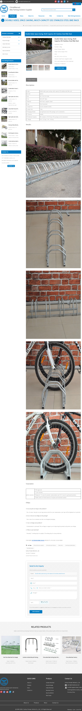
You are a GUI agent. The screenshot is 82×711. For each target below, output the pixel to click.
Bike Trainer (5, 54)
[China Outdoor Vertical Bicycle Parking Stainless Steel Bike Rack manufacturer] (10, 645)
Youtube (61, 1)
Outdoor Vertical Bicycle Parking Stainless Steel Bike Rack (10, 657)
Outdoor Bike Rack (37, 25)
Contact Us (60, 16)
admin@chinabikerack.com (24, 1)
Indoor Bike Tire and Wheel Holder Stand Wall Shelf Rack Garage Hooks (13, 108)
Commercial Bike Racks (70, 545)
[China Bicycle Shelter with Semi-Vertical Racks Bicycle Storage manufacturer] (4, 82)
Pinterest (55, 1)
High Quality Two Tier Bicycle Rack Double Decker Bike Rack (13, 96)
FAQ (50, 16)
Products (12, 16)
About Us (30, 16)
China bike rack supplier (39, 545)
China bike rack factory (51, 545)
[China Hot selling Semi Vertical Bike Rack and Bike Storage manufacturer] (4, 74)
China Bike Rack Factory (51, 657)
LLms (74, 709)
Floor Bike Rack (45, 25)
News (21, 16)
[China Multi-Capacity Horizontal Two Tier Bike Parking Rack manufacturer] (4, 135)
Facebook (58, 1)
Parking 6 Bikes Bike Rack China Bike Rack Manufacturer (13, 125)
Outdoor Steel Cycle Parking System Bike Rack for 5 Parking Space (71, 657)
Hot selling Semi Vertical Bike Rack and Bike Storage (13, 72)
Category (30, 25)
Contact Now (60, 68)
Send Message (35, 611)
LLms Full (78, 709)
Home (3, 16)
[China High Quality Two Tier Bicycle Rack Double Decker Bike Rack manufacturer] (4, 98)
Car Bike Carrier (30, 548)
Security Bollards (6, 50)
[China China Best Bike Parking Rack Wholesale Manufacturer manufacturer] (31, 645)
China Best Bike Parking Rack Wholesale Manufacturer (31, 657)
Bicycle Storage (6, 40)
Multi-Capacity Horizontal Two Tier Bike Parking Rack (13, 133)
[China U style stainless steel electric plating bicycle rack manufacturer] (4, 143)
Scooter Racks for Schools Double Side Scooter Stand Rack (13, 64)
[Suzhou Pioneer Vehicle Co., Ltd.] (4, 8)
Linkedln (64, 1)
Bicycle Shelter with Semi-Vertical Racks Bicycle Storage (13, 80)
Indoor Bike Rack (6, 44)
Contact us (11, 166)
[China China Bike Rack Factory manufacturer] (51, 645)
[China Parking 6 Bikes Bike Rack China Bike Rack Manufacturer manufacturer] (4, 126)
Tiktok (67, 1)
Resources (41, 16)
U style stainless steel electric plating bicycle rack (13, 141)
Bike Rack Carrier (6, 47)
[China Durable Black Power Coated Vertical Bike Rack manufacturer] (4, 90)
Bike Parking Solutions (74, 16)
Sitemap (69, 709)
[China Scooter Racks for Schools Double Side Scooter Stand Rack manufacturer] (4, 66)
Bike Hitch (61, 545)
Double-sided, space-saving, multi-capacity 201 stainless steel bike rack (50, 573)
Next (1, 667)
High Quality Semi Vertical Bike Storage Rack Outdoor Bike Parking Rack (13, 116)
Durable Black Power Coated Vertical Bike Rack (13, 88)
